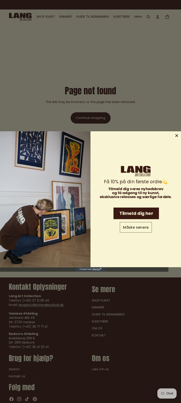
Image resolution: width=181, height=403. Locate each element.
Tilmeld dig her (136, 213)
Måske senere (136, 227)
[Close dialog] (176, 136)
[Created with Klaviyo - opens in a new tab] (90, 269)
